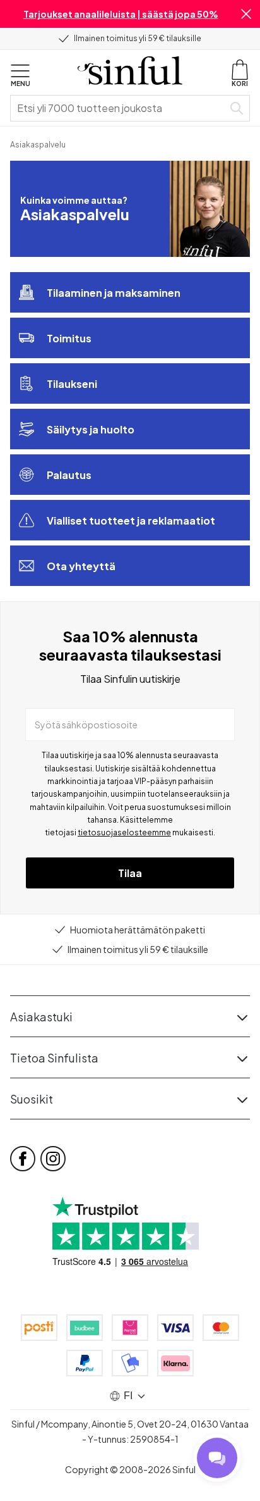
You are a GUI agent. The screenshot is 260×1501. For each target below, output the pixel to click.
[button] (246, 14)
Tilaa (130, 873)
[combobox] (119, 108)
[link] (38, 143)
